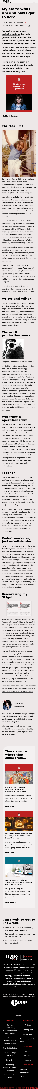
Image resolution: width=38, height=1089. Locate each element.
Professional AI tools (10, 1076)
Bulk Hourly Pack (11, 943)
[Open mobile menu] (34, 2)
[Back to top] (30, 1083)
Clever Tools (28, 1034)
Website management (25, 1070)
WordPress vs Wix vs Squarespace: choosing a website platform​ (18, 882)
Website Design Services (10, 1054)
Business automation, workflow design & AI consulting (10, 1029)
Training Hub (28, 1030)
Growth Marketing (10, 1048)
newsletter (27, 1040)
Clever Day (17, 937)
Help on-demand (27, 1077)
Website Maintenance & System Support (10, 1040)
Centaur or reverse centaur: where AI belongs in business (15, 789)
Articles (28, 1025)
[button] (19, 116)
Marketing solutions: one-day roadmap (10, 1067)
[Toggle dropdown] (29, 26)
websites (30, 53)
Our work (27, 1055)
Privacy (19, 1016)
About (27, 1051)
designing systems (11, 34)
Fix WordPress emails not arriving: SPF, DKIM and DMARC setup (18, 836)
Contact (28, 1060)
